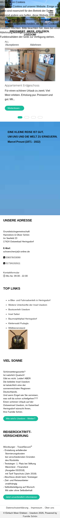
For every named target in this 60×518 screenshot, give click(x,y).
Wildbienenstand (16, 328)
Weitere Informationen (22, 50)
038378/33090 (13, 257)
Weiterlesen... (14, 108)
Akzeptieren (12, 44)
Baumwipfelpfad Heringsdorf (22, 318)
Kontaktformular (11, 272)
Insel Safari (14, 314)
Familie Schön (30, 516)
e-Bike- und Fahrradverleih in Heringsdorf (29, 300)
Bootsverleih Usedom (19, 309)
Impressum (43, 50)
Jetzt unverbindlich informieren (21, 497)
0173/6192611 (13, 263)
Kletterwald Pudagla (18, 323)
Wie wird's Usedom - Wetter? (20, 418)
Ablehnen (35, 44)
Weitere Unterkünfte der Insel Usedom (27, 305)
